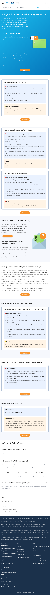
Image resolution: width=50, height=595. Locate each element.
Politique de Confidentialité (7, 581)
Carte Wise (19, 546)
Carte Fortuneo (20, 554)
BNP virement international (39, 563)
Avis (18, 543)
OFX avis (19, 560)
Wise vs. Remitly (37, 558)
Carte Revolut (20, 549)
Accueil (2, 7)
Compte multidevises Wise (23, 557)
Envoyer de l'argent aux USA (7, 556)
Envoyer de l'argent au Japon (7, 551)
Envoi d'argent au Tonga (7, 501)
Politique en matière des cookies (8, 586)
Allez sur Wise (25, 70)
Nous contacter (4, 584)
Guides (6, 7)
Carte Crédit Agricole (22, 552)
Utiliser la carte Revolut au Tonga (9, 509)
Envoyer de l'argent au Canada (8, 548)
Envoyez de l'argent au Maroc (8, 563)
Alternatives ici (7, 236)
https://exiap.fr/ (10, 518)
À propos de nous (5, 567)
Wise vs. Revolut (37, 555)
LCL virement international (39, 560)
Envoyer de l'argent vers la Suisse (8, 553)
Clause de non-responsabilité (43, 7)
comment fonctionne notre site (25, 539)
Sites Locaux (4, 569)
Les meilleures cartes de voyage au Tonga (10, 511)
